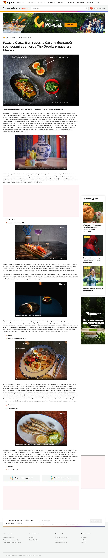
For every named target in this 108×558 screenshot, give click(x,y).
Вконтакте (84, 537)
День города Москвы (61, 542)
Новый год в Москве (61, 540)
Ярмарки (90, 2)
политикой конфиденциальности (70, 524)
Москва (31, 537)
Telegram (83, 542)
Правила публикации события (12, 540)
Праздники (80, 2)
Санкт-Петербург (34, 540)
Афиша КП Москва (10, 37)
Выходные (32, 2)
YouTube (83, 540)
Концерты (41, 2)
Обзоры (20, 37)
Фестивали (51, 2)
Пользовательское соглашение (12, 542)
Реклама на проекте (99, 8)
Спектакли (70, 2)
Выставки (61, 2)
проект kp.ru (21, 2)
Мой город (27, 37)
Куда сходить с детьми (61, 537)
